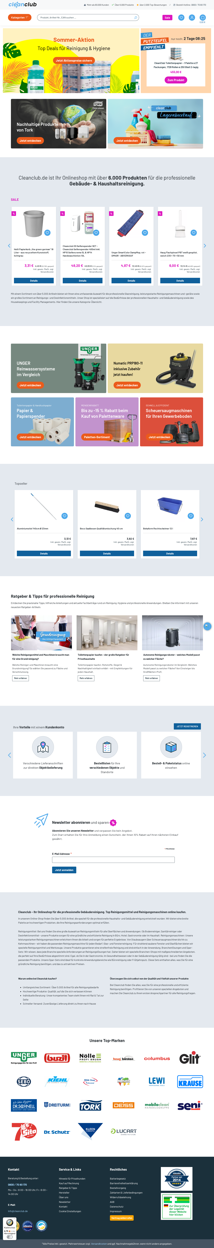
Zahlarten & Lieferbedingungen (126, 1192)
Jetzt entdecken (30, 140)
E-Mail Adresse (62, 854)
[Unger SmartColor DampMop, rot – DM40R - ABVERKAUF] (131, 223)
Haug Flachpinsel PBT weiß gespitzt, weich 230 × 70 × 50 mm (178, 254)
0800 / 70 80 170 (198, 4)
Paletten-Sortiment (97, 437)
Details (34, 280)
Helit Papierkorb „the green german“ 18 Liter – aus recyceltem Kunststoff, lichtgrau (33, 252)
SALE (15, 199)
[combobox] (84, 17)
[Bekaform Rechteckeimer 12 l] (170, 507)
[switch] (10, 1237)
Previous (9, 755)
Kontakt (63, 1206)
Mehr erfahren (20, 678)
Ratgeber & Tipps (68, 1187)
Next (204, 755)
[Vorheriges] (9, 246)
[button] (207, 626)
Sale (167, 17)
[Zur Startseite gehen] (22, 4)
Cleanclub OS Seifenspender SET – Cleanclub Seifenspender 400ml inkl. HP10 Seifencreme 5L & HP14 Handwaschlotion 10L (81, 251)
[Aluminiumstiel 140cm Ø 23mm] (44, 507)
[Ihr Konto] (192, 17)
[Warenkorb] (202, 17)
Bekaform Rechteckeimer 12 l (158, 528)
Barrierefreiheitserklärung (124, 1183)
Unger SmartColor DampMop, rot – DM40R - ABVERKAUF (129, 254)
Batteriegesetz (118, 1178)
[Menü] (14, 1219)
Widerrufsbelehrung (120, 1197)
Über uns (63, 1197)
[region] (107, 246)
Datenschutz (116, 1206)
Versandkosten (99, 1243)
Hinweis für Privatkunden (72, 1178)
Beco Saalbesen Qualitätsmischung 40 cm (101, 528)
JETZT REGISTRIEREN (187, 726)
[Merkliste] (47, 232)
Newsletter (64, 1201)
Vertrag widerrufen (121, 1217)
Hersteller (64, 1192)
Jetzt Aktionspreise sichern (74, 60)
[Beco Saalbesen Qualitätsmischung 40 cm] (107, 507)
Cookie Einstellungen (70, 1211)
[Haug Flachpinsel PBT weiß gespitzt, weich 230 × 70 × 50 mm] (180, 223)
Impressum (116, 1211)
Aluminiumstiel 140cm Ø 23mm (32, 528)
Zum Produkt (176, 80)
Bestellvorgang (118, 1187)
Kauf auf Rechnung (69, 1183)
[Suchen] (135, 17)
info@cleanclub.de (18, 1211)
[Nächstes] (205, 246)
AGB (112, 1201)
